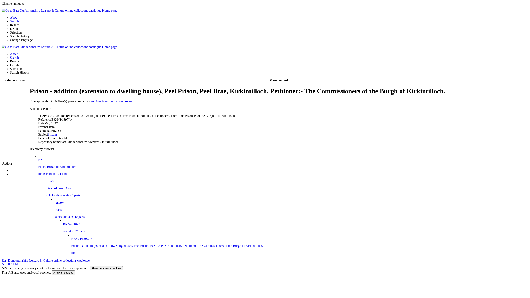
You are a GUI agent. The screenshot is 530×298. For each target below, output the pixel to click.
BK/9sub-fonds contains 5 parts (63, 188)
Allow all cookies (63, 272)
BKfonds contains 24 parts (57, 166)
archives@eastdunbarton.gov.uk (111, 101)
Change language (21, 40)
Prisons (52, 134)
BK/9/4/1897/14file (167, 246)
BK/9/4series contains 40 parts (70, 210)
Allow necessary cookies (106, 268)
